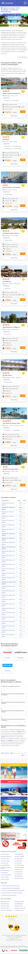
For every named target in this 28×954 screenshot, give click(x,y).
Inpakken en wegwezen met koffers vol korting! (12, 892)
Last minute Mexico (18, 871)
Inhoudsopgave (23, 57)
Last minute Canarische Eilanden (6, 868)
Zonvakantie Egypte (18, 903)
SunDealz (8, 935)
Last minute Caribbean (19, 856)
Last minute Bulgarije (18, 854)
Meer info (7, 98)
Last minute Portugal (5, 860)
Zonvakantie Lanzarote (19, 901)
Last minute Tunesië (18, 878)
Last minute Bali (4, 872)
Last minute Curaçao (5, 858)
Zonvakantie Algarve (5, 903)
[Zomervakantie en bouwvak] (14, 772)
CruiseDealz (23, 935)
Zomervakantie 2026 (14, 765)
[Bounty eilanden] (14, 822)
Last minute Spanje (5, 854)
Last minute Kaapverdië (6, 874)
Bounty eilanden (14, 815)
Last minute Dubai (18, 858)
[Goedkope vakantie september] (14, 789)
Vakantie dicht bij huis (14, 798)
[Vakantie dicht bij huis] (14, 805)
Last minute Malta (18, 876)
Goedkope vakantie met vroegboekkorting (11, 888)
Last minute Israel (18, 860)
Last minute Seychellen (19, 867)
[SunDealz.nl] (12, 916)
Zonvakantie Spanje (5, 906)
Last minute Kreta (18, 873)
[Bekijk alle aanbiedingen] (4, 950)
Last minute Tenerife (5, 870)
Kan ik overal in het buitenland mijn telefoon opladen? (13, 890)
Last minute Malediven (19, 865)
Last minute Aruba (4, 877)
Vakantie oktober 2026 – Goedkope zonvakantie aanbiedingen (11, 9)
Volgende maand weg (14, 781)
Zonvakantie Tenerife (5, 901)
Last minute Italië (18, 863)
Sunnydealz (19, 936)
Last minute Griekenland (6, 856)
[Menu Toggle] (25, 3)
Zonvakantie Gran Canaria (20, 908)
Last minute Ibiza (4, 863)
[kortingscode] (14, 839)
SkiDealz (13, 935)
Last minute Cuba (18, 869)
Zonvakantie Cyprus (18, 906)
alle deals (7, 657)
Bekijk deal (14, 115)
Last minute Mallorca (5, 865)
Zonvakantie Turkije (5, 908)
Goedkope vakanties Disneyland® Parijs (10, 885)
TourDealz (18, 935)
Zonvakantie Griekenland (6, 910)
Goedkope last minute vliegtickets (9, 895)
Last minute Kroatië (5, 879)
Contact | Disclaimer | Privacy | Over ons (14, 939)
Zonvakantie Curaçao (19, 910)
